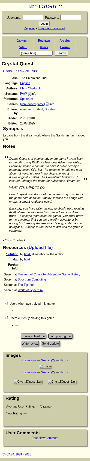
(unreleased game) (32, 104)
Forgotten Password (51, 28)
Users (44, 47)
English (25, 83)
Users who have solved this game (29, 303)
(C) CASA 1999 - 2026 (16, 454)
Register (29, 28)
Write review (30, 343)
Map (15, 259)
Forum (65, 47)
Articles (65, 40)
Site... (23, 47)
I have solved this (33, 336)
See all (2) (48, 360)
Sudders (50, 109)
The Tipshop (26, 285)
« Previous (29, 360)
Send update (50, 343)
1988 (34, 71)
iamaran (25, 109)
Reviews (44, 40)
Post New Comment (45, 438)
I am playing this (60, 336)
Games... (23, 40)
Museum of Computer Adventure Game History (49, 274)
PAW (23, 93)
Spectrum (26, 98)
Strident (38, 109)
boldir (27, 254)
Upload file (40, 247)
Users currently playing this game (28, 318)
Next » (64, 360)
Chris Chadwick (16, 71)
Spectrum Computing (32, 279)
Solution (12, 254)
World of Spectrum (30, 290)
